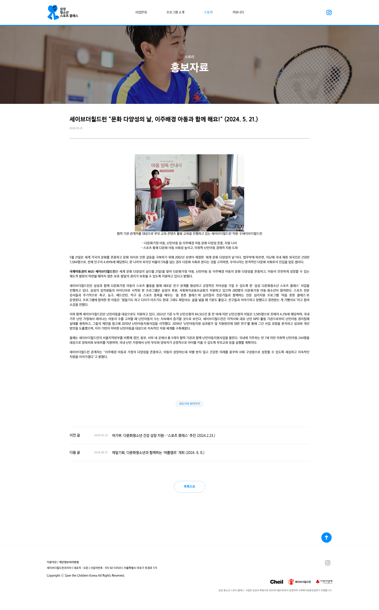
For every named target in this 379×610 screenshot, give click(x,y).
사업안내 (141, 12)
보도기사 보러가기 (189, 403)
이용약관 (52, 562)
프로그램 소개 (175, 12)
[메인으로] (62, 12)
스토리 (208, 12)
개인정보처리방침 (69, 562)
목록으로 (189, 486)
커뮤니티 (238, 12)
